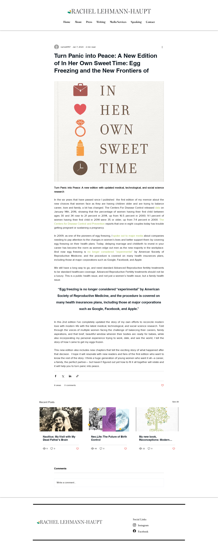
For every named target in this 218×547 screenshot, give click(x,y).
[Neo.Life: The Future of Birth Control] (109, 419)
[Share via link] (77, 376)
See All (175, 401)
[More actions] (162, 47)
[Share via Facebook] (55, 376)
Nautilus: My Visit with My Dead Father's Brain (59, 438)
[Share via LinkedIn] (70, 376)
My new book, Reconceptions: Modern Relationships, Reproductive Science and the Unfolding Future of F (155, 438)
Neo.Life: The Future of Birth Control (109, 438)
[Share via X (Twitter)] (62, 376)
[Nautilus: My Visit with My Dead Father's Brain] (60, 419)
